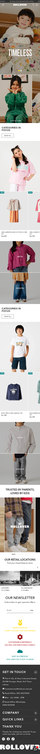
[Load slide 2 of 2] (21, 71)
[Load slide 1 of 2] (19, 71)
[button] (3, 4)
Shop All (4, 4)
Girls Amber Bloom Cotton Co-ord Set (14, 233)
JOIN (31, 610)
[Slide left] (32, 567)
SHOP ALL (7, 136)
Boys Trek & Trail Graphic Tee (12, 413)
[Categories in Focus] (20, 166)
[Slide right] (37, 567)
